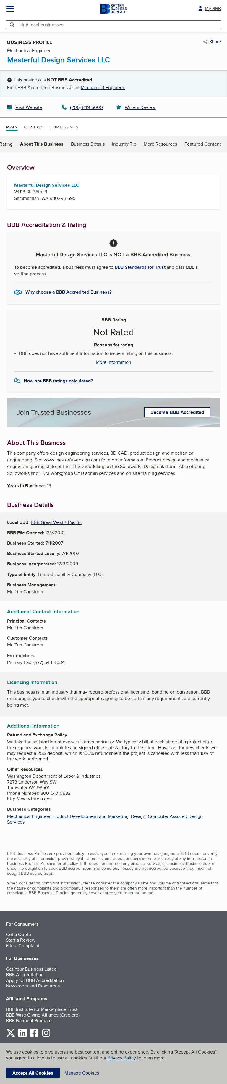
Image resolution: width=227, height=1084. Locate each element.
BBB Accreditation (25, 974)
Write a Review (140, 107)
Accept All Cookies (32, 1072)
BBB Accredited (75, 79)
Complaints (64, 127)
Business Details (88, 144)
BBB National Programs (29, 1020)
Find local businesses (41, 24)
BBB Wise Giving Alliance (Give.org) (43, 1014)
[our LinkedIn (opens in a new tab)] (22, 1035)
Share (215, 41)
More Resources (160, 144)
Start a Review (20, 940)
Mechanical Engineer (28, 816)
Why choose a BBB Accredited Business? (68, 292)
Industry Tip (124, 144)
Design (138, 816)
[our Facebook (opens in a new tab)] (34, 1035)
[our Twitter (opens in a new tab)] (10, 1035)
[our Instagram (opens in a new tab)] (46, 1035)
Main (12, 127)
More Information (113, 362)
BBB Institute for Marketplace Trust (41, 1009)
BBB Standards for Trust (140, 267)
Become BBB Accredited (177, 412)
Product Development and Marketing (91, 816)
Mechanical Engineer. (103, 87)
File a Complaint (23, 945)
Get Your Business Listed (31, 969)
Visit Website (28, 107)
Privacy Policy (122, 1057)
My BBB (213, 8)
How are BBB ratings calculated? (58, 380)
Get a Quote (18, 934)
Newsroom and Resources (33, 985)
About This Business (42, 144)
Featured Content (202, 144)
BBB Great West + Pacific (56, 522)
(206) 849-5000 (86, 107)
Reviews (33, 127)
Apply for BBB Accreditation (35, 980)
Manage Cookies (81, 1073)
